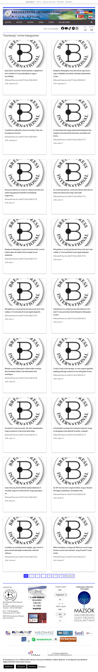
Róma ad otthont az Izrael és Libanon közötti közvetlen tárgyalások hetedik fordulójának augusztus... (24, 193)
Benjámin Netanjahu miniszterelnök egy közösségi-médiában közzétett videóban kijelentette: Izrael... (72, 73)
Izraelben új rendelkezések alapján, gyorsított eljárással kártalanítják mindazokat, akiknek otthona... (24, 550)
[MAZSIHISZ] (44, 636)
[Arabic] (86, 16)
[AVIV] (8, 636)
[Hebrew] (82, 12)
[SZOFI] (79, 636)
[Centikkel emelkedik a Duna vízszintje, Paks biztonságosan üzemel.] (24, 126)
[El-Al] (21, 636)
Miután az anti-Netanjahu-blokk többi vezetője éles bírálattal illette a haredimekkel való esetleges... (23, 371)
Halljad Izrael (64, 22)
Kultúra (30, 22)
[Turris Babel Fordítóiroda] (64, 636)
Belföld (8, 22)
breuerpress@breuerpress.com (15, 606)
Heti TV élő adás (51, 29)
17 (55, 576)
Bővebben (42, 667)
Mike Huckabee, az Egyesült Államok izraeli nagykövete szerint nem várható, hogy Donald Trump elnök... (73, 550)
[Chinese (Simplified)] (82, 16)
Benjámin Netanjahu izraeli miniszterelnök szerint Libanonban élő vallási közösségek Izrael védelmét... (24, 252)
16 (49, 576)
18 (61, 576)
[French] (78, 16)
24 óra (51, 22)
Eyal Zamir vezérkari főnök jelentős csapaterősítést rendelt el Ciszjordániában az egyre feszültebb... (24, 73)
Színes (41, 22)
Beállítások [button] (9, 666)
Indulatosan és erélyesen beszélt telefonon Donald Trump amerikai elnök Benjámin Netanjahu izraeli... (72, 312)
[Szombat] (24, 642)
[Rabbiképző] (28, 642)
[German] (90, 12)
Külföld (19, 22)
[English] (78, 12)
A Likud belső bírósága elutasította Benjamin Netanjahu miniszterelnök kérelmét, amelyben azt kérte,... (72, 133)
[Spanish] (86, 12)
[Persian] (90, 16)
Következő (69, 576)
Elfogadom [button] (21, 666)
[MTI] (89, 636)
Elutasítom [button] (32, 666)
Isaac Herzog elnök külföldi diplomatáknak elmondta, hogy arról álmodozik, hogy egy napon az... (23, 490)
